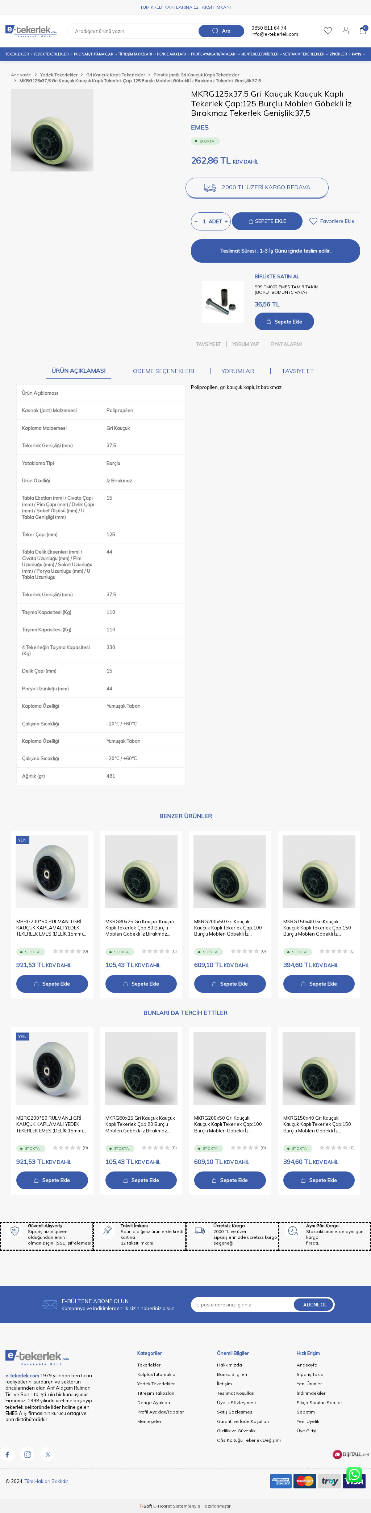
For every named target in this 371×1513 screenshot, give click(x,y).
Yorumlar (238, 370)
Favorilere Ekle (337, 221)
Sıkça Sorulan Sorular (319, 1402)
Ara (226, 31)
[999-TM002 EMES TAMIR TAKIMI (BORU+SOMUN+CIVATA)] (223, 302)
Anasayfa (21, 74)
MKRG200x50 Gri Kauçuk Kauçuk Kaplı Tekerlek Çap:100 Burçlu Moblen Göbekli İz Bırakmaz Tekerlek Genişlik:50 (228, 928)
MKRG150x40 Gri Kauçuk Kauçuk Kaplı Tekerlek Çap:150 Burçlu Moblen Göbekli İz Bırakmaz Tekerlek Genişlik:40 (317, 928)
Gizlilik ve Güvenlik (236, 1430)
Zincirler (338, 54)
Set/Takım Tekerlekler (304, 54)
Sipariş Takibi (311, 1374)
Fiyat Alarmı (286, 344)
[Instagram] (27, 1454)
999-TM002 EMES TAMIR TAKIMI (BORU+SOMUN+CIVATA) (287, 289)
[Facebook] (7, 1454)
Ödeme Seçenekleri (163, 370)
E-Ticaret (162, 1506)
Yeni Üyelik (308, 1421)
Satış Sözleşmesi (235, 1412)
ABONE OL (315, 1305)
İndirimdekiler (311, 1393)
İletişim (224, 1383)
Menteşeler (149, 1421)
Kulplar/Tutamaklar (157, 1374)
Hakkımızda (229, 1365)
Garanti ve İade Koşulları (243, 1421)
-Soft (146, 1506)
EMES (200, 127)
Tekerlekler (17, 54)
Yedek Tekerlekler (51, 54)
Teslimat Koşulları (235, 1393)
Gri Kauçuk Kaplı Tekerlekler (115, 74)
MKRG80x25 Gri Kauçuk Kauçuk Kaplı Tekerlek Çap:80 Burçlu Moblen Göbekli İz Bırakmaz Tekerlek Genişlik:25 (140, 928)
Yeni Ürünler (309, 1383)
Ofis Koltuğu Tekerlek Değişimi (249, 1440)
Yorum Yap (245, 344)
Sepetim (306, 1412)
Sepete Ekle (288, 321)
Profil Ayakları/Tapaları (214, 54)
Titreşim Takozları (135, 54)
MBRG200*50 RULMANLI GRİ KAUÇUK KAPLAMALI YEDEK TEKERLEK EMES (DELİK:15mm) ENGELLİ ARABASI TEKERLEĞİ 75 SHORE (49, 928)
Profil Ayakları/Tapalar (160, 1412)
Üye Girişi (306, 1430)
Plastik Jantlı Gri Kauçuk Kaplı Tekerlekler (196, 74)
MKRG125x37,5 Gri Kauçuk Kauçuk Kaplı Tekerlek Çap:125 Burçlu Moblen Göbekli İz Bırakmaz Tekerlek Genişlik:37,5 (140, 80)
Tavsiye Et (208, 344)
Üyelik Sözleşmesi (236, 1402)
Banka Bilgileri (232, 1374)
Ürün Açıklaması (78, 370)
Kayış (356, 54)
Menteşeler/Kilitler (260, 54)
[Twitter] (47, 1454)
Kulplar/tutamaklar (93, 54)
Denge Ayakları (171, 54)
